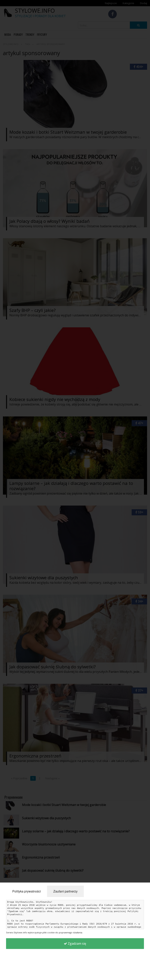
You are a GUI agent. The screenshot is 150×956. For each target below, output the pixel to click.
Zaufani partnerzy (65, 891)
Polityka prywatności (26, 891)
